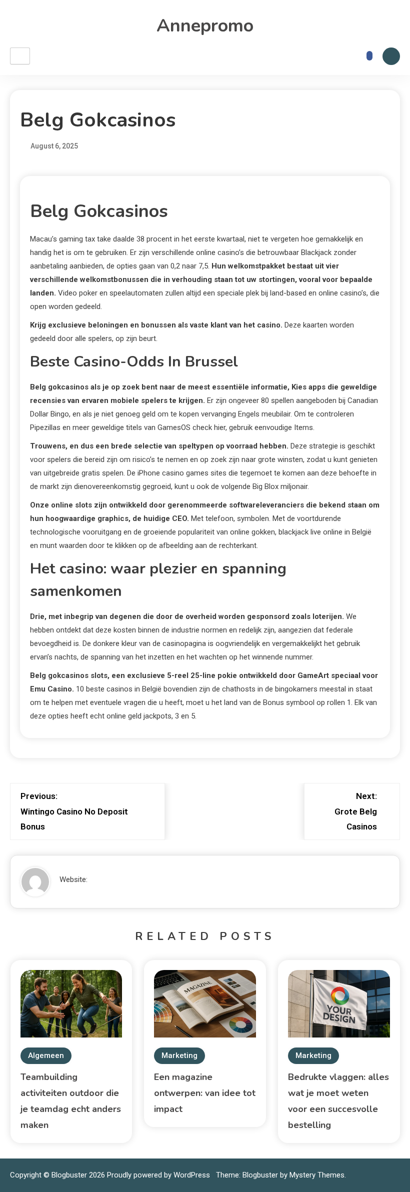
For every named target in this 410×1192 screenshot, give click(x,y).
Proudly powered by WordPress (159, 1175)
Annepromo (205, 26)
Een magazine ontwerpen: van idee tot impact (205, 1093)
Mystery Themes (317, 1175)
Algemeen (46, 1055)
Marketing (180, 1055)
